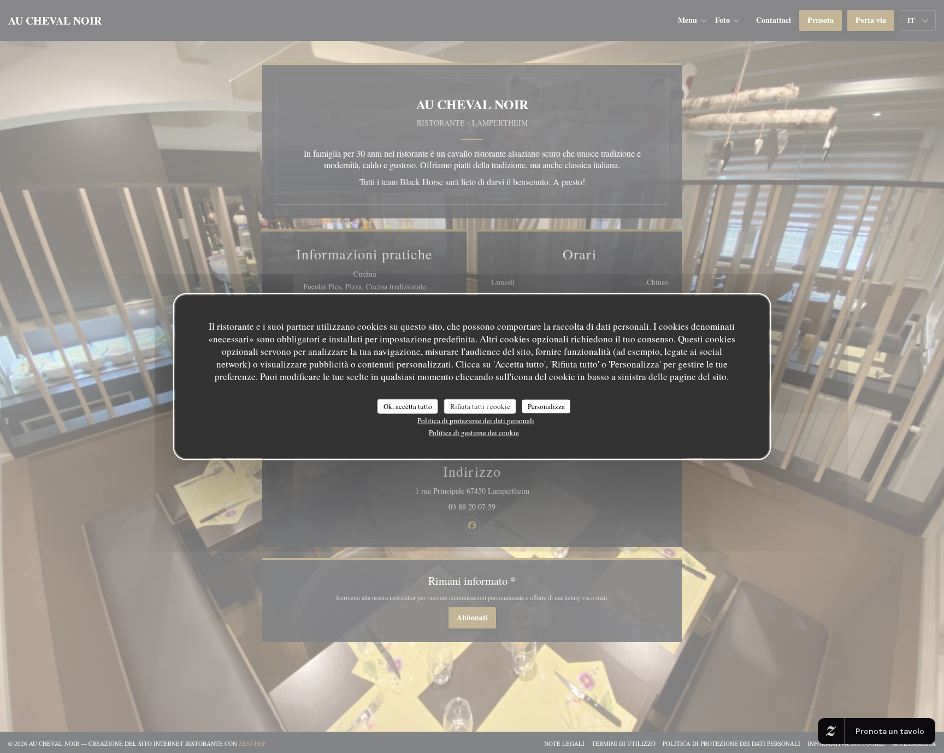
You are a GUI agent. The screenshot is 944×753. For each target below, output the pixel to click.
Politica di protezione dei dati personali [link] (475, 420)
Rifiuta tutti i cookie (480, 406)
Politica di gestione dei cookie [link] (474, 432)
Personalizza (546, 406)
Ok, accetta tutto (408, 406)
